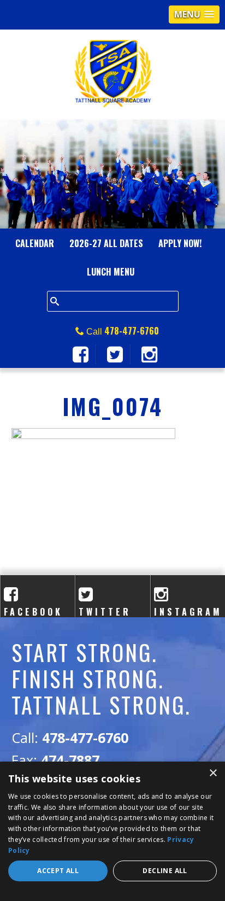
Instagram (188, 605)
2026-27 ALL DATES (106, 243)
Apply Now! (180, 243)
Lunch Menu (110, 271)
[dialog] (112, 831)
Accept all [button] (58, 870)
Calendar (34, 243)
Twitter (105, 605)
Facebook (33, 605)
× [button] (213, 773)
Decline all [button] (165, 870)
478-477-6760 (131, 330)
